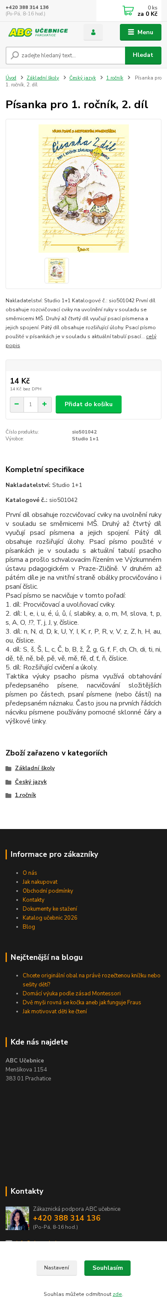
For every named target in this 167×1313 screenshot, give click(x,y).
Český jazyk (82, 78)
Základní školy (43, 78)
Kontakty (34, 900)
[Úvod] (38, 32)
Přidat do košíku (89, 404)
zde (117, 1294)
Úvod (11, 78)
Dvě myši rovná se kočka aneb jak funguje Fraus (82, 1002)
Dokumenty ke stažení (50, 909)
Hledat (143, 55)
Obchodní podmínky (48, 891)
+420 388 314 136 (27, 7)
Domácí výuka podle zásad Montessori (72, 993)
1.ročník (114, 78)
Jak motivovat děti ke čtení (55, 1011)
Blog (29, 927)
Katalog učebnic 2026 (50, 918)
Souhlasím (107, 1268)
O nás (30, 873)
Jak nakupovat (40, 882)
